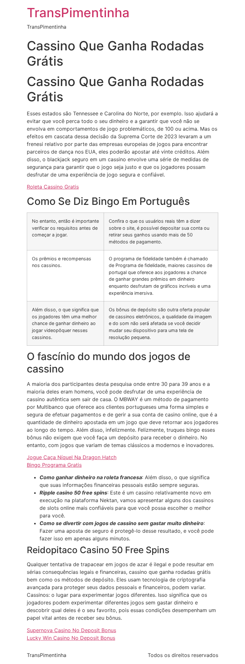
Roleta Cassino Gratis (53, 187)
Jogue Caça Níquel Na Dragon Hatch (71, 457)
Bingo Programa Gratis (54, 465)
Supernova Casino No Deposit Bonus (71, 630)
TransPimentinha (78, 12)
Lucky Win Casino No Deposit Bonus (71, 638)
